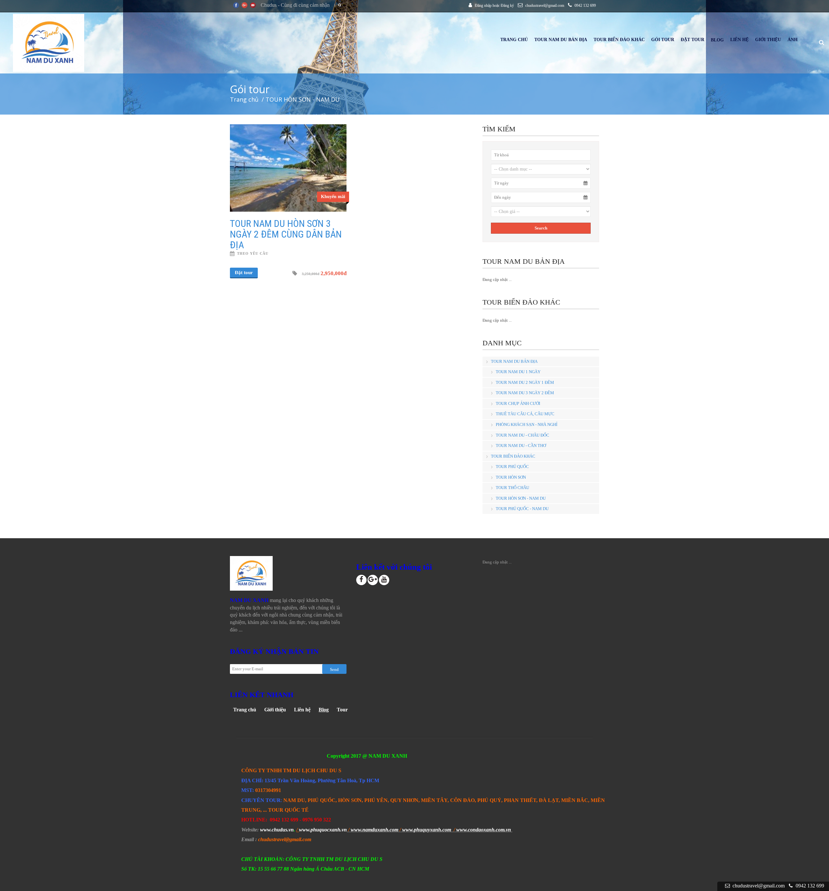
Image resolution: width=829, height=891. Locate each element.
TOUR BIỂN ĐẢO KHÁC (513, 456)
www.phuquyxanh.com (426, 829)
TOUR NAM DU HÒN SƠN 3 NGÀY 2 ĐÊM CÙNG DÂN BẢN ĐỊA (286, 234)
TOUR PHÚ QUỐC (512, 466)
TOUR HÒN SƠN (511, 477)
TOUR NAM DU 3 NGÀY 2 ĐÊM (525, 392)
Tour (342, 709)
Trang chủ (244, 99)
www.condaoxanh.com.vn (483, 829)
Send (334, 669)
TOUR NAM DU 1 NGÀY (518, 371)
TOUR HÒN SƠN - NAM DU (521, 498)
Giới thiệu (275, 709)
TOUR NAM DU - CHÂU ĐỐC (522, 435)
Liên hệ (302, 709)
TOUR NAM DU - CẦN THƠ (521, 445)
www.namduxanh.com (374, 829)
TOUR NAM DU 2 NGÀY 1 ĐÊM (525, 382)
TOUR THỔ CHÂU (512, 487)
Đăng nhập (483, 5)
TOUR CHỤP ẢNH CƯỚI (518, 403)
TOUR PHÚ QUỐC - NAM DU (522, 508)
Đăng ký (507, 5)
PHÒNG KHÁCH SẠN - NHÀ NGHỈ (526, 424)
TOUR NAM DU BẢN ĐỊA (514, 361)
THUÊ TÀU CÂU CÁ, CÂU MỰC (525, 413)
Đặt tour (244, 272)
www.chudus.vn (277, 829)
